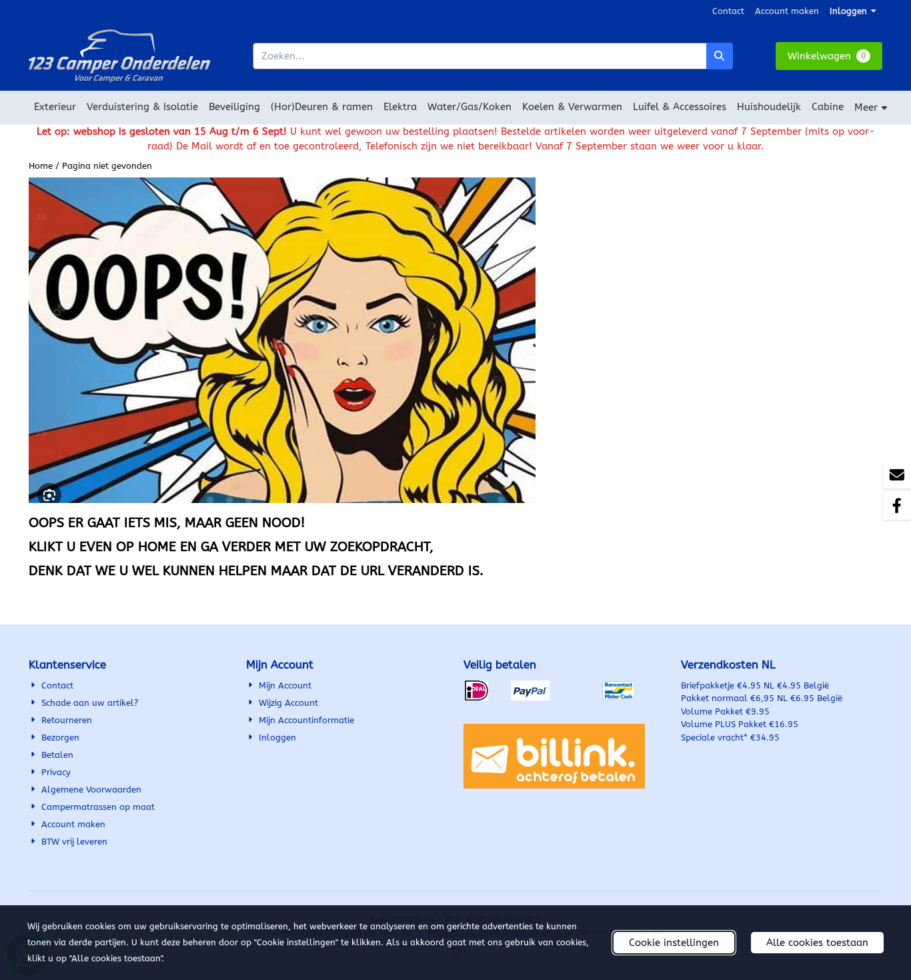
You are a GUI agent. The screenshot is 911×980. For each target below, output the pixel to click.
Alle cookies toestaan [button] (817, 943)
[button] (829, 56)
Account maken (787, 11)
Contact (728, 11)
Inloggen (848, 11)
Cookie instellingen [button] (674, 943)
